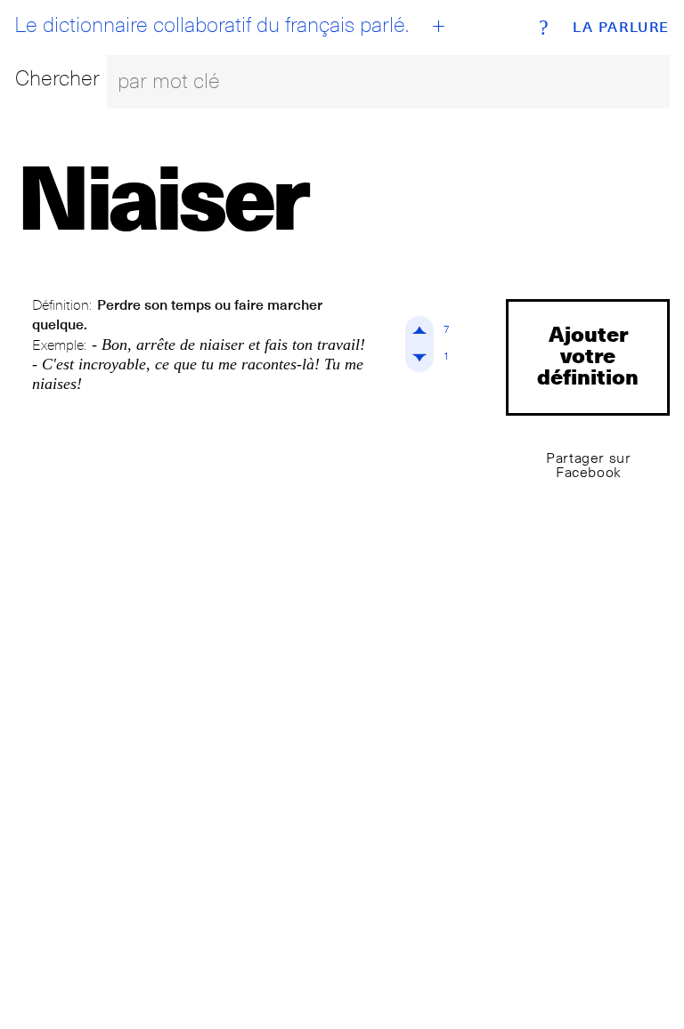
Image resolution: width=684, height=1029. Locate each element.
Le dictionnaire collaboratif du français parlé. (211, 25)
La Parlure (621, 27)
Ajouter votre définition (588, 354)
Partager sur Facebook (588, 465)
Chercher (57, 78)
